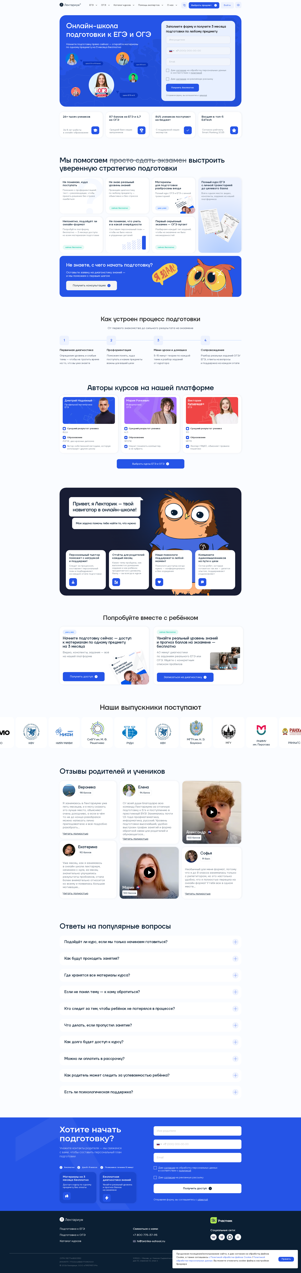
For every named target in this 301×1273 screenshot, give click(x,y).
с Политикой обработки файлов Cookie (230, 1257)
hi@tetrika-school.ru (151, 1241)
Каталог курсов (70, 1241)
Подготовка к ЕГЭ (72, 1229)
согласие (181, 70)
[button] (204, 5)
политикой (196, 73)
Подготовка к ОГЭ (73, 1235)
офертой (203, 95)
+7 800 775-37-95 (145, 1235)
